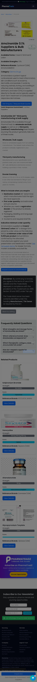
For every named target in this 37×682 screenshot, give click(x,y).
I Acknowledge (29, 355)
